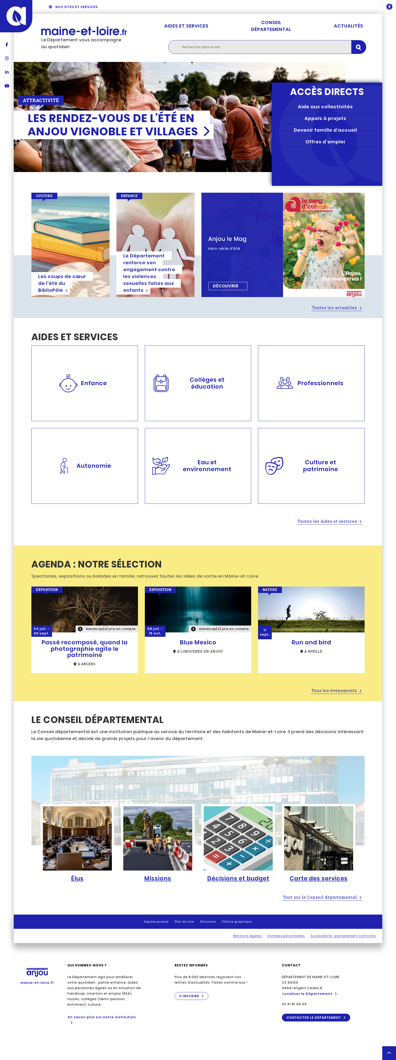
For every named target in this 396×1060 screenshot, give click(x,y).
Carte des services (319, 878)
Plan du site (184, 922)
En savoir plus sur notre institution (102, 1017)
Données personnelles (286, 936)
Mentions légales (247, 936)
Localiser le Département (307, 993)
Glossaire (208, 922)
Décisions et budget (238, 878)
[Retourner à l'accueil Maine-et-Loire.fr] (84, 30)
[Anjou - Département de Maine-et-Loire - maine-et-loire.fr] (16, 16)
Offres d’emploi (325, 142)
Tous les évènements (334, 690)
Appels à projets (325, 118)
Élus (77, 878)
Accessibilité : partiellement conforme (343, 936)
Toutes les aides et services (327, 521)
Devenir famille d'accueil (325, 130)
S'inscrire (189, 996)
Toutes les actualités (334, 307)
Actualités (348, 26)
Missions (157, 878)
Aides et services (186, 26)
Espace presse (156, 922)
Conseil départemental (271, 26)
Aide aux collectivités (325, 106)
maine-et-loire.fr (37, 982)
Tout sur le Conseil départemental (320, 897)
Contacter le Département (313, 1017)
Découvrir (225, 286)
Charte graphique (237, 922)
